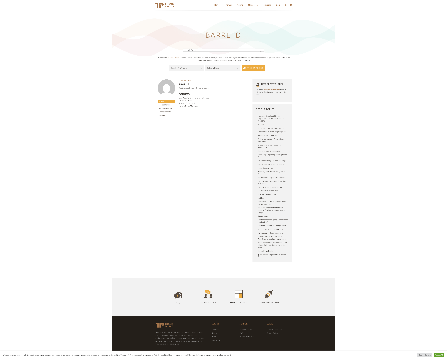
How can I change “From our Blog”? (272, 161)
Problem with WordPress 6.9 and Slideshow (271, 140)
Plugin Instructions (269, 303)
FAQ (241, 333)
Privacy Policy (272, 333)
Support (267, 5)
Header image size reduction (269, 151)
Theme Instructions (247, 337)
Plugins (240, 5)
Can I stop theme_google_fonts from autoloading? (273, 221)
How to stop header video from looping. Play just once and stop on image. (272, 210)
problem (261, 198)
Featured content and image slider (272, 226)
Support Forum (208, 303)
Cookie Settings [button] (425, 355)
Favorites (162, 115)
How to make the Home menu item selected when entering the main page (272, 245)
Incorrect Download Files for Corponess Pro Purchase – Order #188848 (271, 118)
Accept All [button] (439, 355)
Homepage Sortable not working (271, 233)
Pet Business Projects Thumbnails (271, 178)
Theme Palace (170, 5)
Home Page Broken (266, 251)
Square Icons (263, 216)
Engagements (165, 112)
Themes (228, 5)
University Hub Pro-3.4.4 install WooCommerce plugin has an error (272, 238)
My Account (253, 5)
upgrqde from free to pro (268, 135)
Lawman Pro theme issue (268, 191)
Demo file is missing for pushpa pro (272, 132)
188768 (261, 125)
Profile (161, 101)
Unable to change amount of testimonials (269, 146)
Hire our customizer (271, 90)
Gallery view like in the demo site (271, 164)
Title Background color (267, 194)
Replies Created (165, 108)
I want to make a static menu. (270, 187)
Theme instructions (239, 303)
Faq (178, 303)
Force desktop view (266, 168)
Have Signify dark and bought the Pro (271, 172)
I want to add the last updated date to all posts (272, 182)
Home (217, 5)
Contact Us (216, 340)
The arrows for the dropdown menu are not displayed (272, 203)
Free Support (255, 68)
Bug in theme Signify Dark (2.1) (270, 229)
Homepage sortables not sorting (271, 128)
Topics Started (164, 105)
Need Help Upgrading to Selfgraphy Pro (272, 156)
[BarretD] (166, 98)
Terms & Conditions (274, 330)
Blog (278, 5)
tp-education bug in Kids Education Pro (272, 256)
